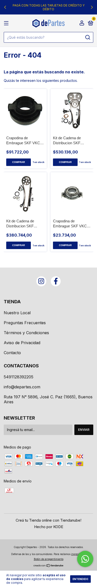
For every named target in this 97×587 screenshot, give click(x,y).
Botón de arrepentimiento (48, 559)
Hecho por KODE (48, 526)
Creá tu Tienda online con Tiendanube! (48, 520)
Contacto (12, 352)
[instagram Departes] (41, 281)
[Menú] (7, 23)
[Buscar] (87, 37)
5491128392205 (18, 376)
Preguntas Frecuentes (25, 322)
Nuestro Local (17, 312)
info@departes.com (22, 386)
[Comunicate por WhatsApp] (85, 559)
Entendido (80, 579)
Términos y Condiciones (26, 332)
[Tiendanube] (48, 566)
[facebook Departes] (56, 281)
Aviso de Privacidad (22, 342)
